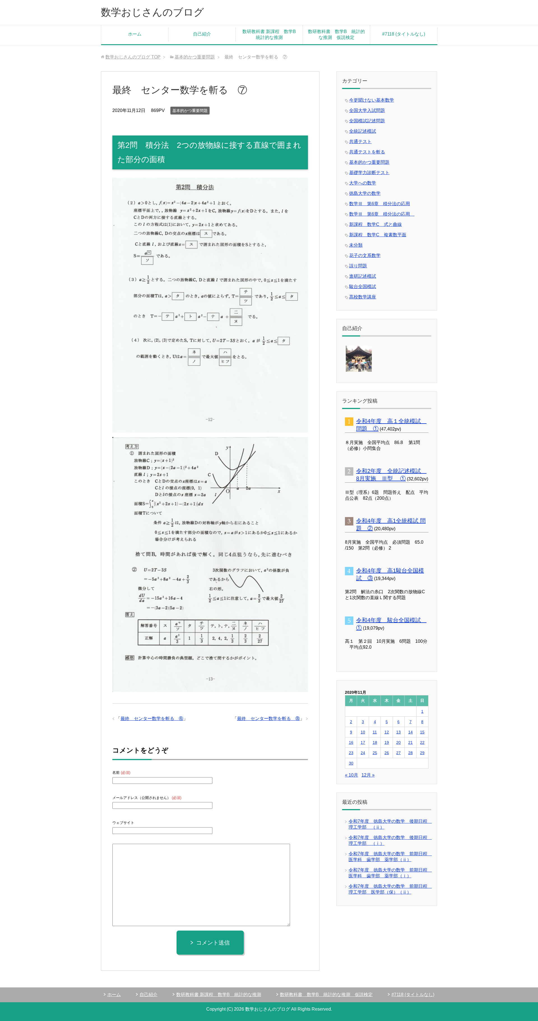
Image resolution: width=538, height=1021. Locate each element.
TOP (133, 57)
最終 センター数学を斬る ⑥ (151, 718)
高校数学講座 (362, 297)
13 (398, 732)
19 (386, 742)
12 (386, 732)
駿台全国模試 (362, 286)
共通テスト (360, 141)
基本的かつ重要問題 (190, 110)
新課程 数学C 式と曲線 (375, 224)
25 (375, 753)
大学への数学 (362, 183)
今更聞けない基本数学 (371, 100)
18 (375, 742)
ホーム (135, 34)
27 (398, 753)
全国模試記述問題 (367, 120)
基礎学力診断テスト (369, 172)
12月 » (368, 775)
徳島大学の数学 (365, 193)
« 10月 (351, 775)
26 (386, 753)
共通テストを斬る (367, 151)
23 (351, 753)
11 (375, 732)
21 (410, 742)
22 (422, 742)
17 (363, 742)
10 (363, 732)
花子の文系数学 (365, 255)
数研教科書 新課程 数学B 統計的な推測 (271, 34)
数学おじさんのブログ (152, 12)
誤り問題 (358, 265)
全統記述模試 (362, 131)
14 (410, 732)
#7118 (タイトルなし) (403, 34)
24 (363, 753)
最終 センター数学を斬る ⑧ (268, 718)
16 (351, 742)
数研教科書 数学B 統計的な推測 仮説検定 (336, 34)
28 (410, 753)
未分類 (356, 245)
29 (422, 753)
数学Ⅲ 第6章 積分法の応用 (379, 203)
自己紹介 (202, 34)
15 (422, 732)
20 (398, 742)
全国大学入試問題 (367, 110)
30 (351, 763)
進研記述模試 (362, 276)
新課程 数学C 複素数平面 (377, 234)
